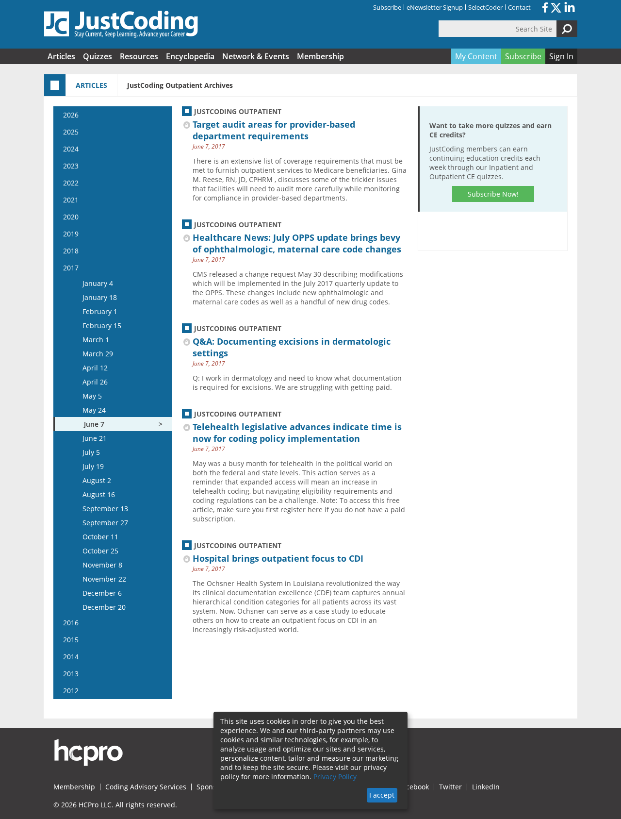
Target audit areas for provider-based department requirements (274, 130)
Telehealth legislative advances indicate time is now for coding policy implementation (297, 432)
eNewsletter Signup (435, 7)
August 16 (98, 494)
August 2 (96, 480)
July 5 (91, 452)
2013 (71, 673)
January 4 (97, 283)
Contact (519, 7)
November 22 (104, 579)
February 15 (101, 325)
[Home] (121, 24)
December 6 (102, 593)
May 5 (92, 396)
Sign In (561, 56)
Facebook (414, 787)
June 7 (94, 424)
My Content (476, 56)
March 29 (97, 353)
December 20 (104, 607)
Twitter (450, 787)
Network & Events (255, 56)
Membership (320, 56)
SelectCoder (485, 7)
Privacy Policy (335, 776)
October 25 (100, 550)
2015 (71, 639)
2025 (71, 131)
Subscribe (387, 7)
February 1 (99, 311)
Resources (139, 56)
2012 (71, 690)
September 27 (105, 522)
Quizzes (97, 56)
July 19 (93, 466)
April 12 (95, 367)
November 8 (102, 564)
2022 (71, 182)
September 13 (105, 508)
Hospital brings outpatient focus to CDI (278, 558)
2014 (71, 656)
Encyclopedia (190, 56)
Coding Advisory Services (145, 787)
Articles (61, 56)
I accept (381, 795)
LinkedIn (486, 787)
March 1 (95, 339)
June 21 (94, 438)
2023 (71, 165)
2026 (71, 114)
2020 (71, 216)
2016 (71, 622)
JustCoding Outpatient (237, 111)
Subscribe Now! (493, 194)
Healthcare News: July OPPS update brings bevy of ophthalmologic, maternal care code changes (297, 243)
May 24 (94, 410)
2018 (71, 250)
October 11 (100, 536)
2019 (71, 233)
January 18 (99, 297)
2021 (71, 199)
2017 (71, 267)
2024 (71, 148)
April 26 (95, 381)
